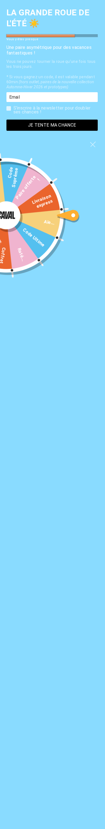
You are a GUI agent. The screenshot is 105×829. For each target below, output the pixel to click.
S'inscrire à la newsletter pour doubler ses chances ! (52, 109)
